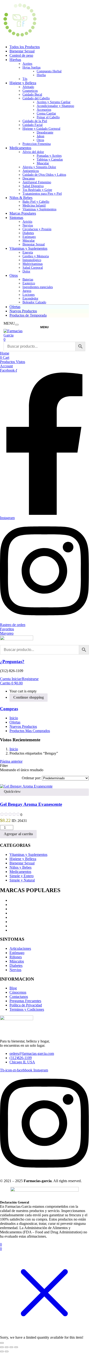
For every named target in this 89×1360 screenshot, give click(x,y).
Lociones (28, 294)
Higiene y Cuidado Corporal (41, 128)
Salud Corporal (32, 267)
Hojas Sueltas (31, 67)
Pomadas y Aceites (49, 155)
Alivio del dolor (33, 152)
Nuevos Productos (23, 311)
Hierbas (15, 60)
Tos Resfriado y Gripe (37, 190)
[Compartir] (11, 1347)
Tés (24, 79)
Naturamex (17, 930)
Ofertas (14, 307)
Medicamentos (20, 148)
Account (6, 366)
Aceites (27, 63)
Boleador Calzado (34, 302)
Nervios (27, 225)
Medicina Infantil (34, 205)
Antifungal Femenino (36, 182)
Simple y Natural (22, 880)
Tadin (13, 900)
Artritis (27, 221)
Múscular (28, 240)
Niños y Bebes (20, 867)
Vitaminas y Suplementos (39, 209)
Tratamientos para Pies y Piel (42, 193)
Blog (13, 988)
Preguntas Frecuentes (25, 1001)
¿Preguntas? (12, 661)
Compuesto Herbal (49, 71)
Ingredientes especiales (37, 287)
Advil (13, 909)
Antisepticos (30, 171)
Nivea (13, 922)
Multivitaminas (32, 264)
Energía (27, 252)
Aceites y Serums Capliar (54, 102)
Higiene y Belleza (22, 83)
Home (4, 353)
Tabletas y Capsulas (50, 159)
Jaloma (14, 917)
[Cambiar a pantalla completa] (7, 1347)
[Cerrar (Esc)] (16, 1347)
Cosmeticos (30, 90)
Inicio (13, 718)
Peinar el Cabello (48, 117)
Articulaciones (20, 948)
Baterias (27, 279)
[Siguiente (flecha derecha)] (7, 1351)
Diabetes (28, 233)
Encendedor (30, 298)
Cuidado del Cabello (36, 98)
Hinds (13, 913)
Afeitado (28, 87)
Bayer (13, 926)
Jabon (40, 136)
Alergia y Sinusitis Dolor (39, 167)
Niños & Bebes (20, 198)
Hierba (41, 75)
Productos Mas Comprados (29, 731)
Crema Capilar (46, 113)
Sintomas (16, 218)
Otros (40, 140)
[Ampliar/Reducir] (2, 1347)
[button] (11, 683)
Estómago (29, 237)
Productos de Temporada (28, 315)
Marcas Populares (22, 213)
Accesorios (44, 109)
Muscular (43, 163)
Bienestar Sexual (22, 51)
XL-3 (13, 905)
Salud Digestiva (33, 186)
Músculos (16, 961)
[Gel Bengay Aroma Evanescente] (26, 786)
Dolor (26, 271)
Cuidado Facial (32, 125)
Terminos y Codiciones (26, 1009)
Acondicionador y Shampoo (55, 106)
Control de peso (21, 55)
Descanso (28, 178)
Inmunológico (31, 260)
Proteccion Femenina (36, 144)
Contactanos (18, 997)
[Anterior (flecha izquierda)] (2, 1351)
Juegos (26, 291)
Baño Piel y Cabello (35, 201)
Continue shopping (28, 697)
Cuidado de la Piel (34, 121)
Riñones (15, 957)
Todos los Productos (24, 47)
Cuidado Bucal (32, 94)
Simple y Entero (21, 876)
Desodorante (45, 132)
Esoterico (28, 283)
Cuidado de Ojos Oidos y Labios (44, 174)
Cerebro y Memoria (35, 256)
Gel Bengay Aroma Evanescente (31, 804)
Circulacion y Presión (36, 229)
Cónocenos (17, 992)
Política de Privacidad (25, 1005)
